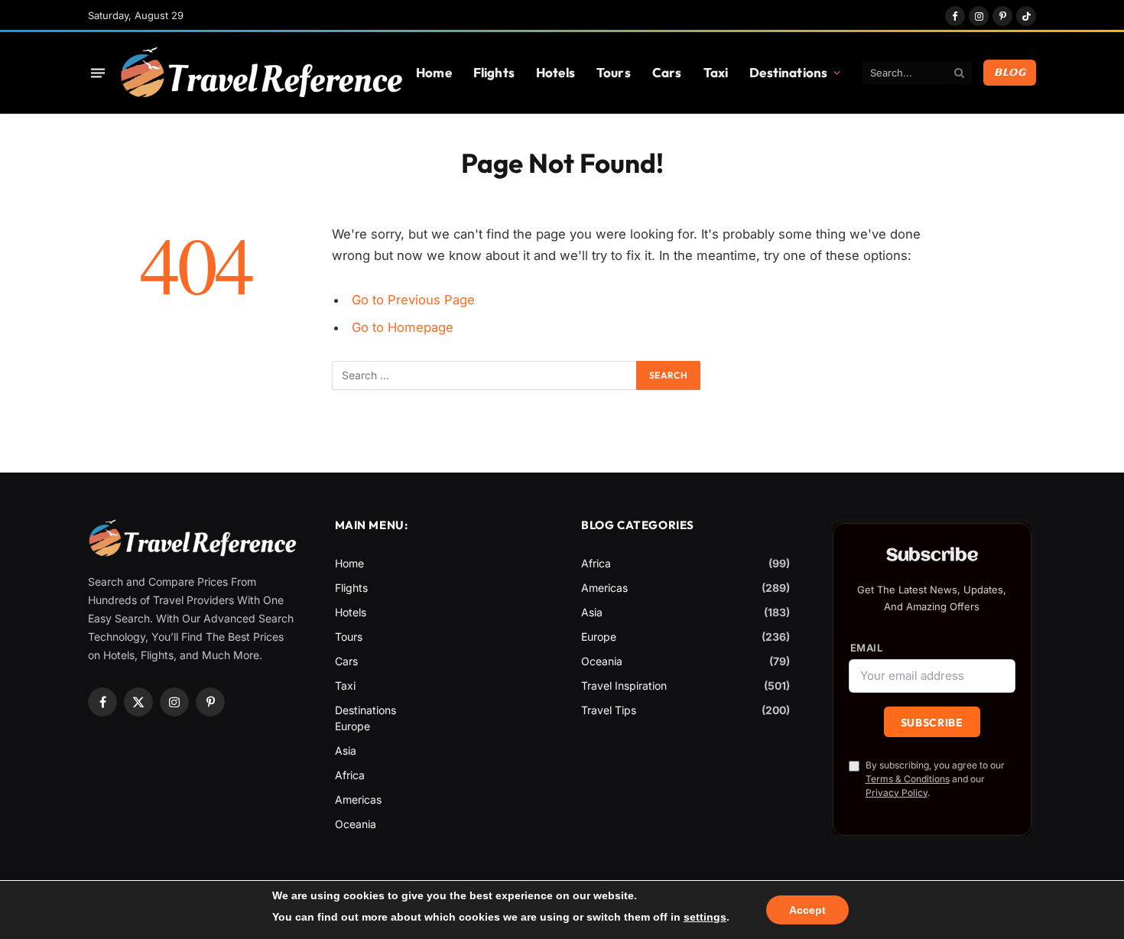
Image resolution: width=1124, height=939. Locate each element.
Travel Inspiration (624, 685)
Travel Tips (608, 709)
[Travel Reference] (260, 73)
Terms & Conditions (908, 779)
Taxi (716, 72)
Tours (613, 72)
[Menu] (98, 72)
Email (866, 648)
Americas (358, 799)
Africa (350, 774)
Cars (667, 72)
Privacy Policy (896, 792)
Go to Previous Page (413, 299)
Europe (352, 726)
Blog (1009, 72)
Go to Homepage (402, 327)
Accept (807, 910)
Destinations (788, 72)
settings (705, 917)
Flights (494, 72)
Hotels (555, 72)
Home (434, 72)
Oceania (355, 823)
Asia (345, 750)
